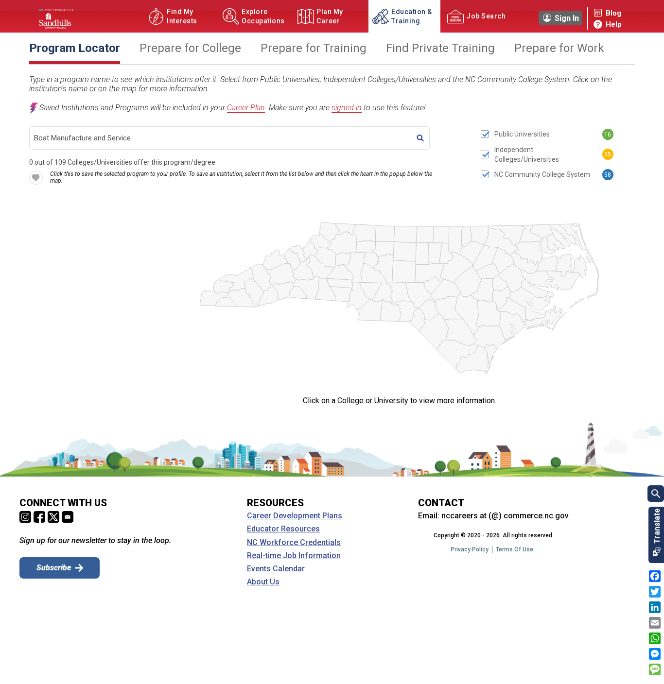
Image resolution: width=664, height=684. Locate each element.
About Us (263, 582)
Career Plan (246, 107)
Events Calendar (276, 568)
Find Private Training (440, 48)
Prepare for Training (314, 48)
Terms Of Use (514, 549)
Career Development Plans (294, 516)
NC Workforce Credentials (294, 542)
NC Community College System (542, 174)
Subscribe (53, 567)
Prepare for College (190, 48)
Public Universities (522, 134)
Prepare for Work (559, 48)
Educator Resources (283, 529)
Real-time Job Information (294, 555)
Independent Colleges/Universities (526, 154)
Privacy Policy (470, 549)
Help (614, 24)
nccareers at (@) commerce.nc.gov (505, 515)
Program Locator (74, 48)
